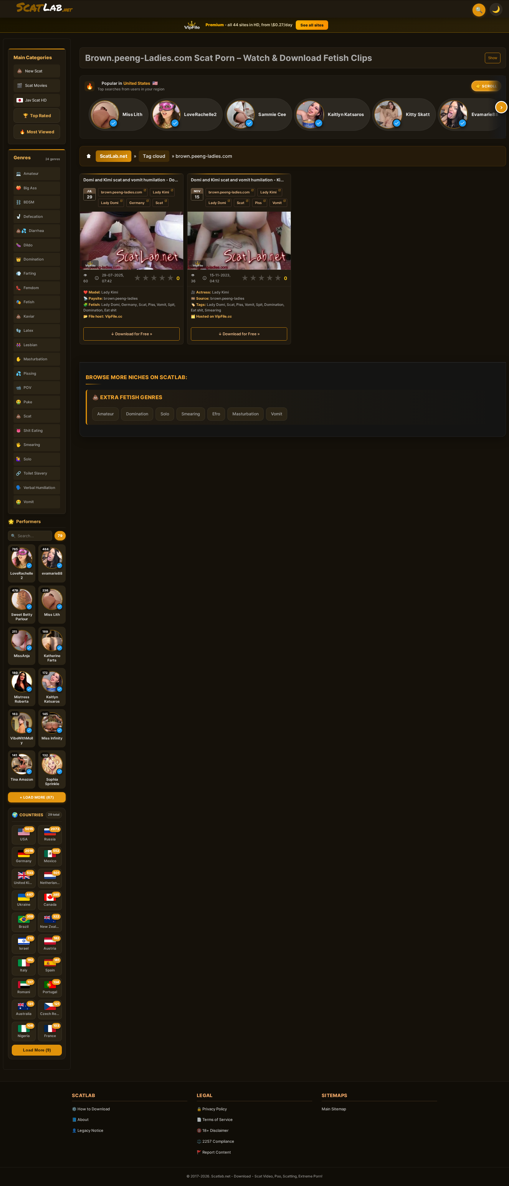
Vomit (277, 203)
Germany (137, 203)
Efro (216, 413)
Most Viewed (37, 131)
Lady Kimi (161, 192)
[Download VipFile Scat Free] (44, 7)
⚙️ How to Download (91, 1109)
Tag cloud (154, 156)
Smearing (190, 413)
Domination (137, 413)
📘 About (80, 1119)
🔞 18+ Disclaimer (213, 1130)
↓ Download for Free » (131, 333)
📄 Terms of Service (215, 1119)
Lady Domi (109, 203)
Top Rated (37, 115)
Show (492, 58)
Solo (165, 413)
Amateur (105, 413)
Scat (159, 203)
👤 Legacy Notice (87, 1130)
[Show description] (97, 278)
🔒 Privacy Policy (212, 1109)
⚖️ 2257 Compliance (215, 1141)
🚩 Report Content (214, 1152)
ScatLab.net (113, 156)
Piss (258, 203)
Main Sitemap (334, 1109)
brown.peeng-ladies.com (121, 192)
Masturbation (245, 413)
